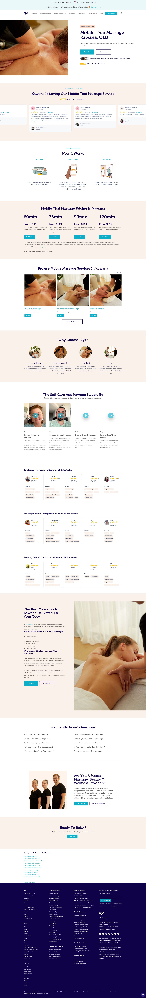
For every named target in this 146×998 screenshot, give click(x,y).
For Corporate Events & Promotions (83, 900)
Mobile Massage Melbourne (81, 918)
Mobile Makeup (53, 930)
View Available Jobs (98, 803)
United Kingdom (28, 974)
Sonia (92, 520)
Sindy (33, 520)
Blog (25, 905)
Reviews (26, 900)
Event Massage (53, 941)
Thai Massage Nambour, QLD (32, 865)
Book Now (87, 52)
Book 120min (105, 237)
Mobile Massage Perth (80, 922)
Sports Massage (53, 900)
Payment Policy (28, 945)
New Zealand (27, 969)
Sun (72, 564)
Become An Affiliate (29, 909)
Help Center (27, 927)
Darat (53, 476)
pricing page (40, 247)
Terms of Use (104, 906)
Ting (37, 125)
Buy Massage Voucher (55, 949)
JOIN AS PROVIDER (29, 894)
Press (25, 903)
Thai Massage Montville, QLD (31, 872)
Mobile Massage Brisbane (81, 920)
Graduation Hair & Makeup (81, 948)
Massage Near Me (78, 934)
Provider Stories (78, 961)
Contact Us (27, 959)
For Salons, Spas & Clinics (81, 898)
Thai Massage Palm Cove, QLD (32, 858)
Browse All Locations (29, 882)
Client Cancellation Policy (30, 947)
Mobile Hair (52, 928)
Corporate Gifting (53, 959)
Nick (111, 564)
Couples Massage (53, 905)
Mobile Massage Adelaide (81, 924)
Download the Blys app (30, 896)
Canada (26, 976)
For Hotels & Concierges (80, 894)
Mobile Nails (52, 925)
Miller (73, 520)
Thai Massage (52, 909)
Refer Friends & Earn (29, 907)
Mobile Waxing (53, 932)
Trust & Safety (27, 936)
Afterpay (26, 931)
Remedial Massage (54, 898)
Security (26, 938)
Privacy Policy (115, 906)
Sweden (26, 983)
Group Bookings (53, 912)
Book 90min (80, 237)
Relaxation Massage (54, 896)
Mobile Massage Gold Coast (81, 927)
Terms (25, 940)
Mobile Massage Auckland (81, 931)
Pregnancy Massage (54, 903)
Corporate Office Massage (56, 916)
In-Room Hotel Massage (55, 907)
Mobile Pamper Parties (55, 939)
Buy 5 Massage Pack (54, 954)
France (25, 980)
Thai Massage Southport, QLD (32, 877)
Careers (26, 912)
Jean (92, 476)
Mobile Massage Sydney (80, 915)
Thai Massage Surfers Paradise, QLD (34, 861)
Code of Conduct (28, 952)
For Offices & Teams (79, 896)
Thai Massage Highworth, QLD (32, 863)
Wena (82, 121)
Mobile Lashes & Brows (55, 935)
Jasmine (73, 476)
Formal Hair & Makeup (80, 946)
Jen (52, 564)
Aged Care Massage (54, 919)
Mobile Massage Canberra (81, 929)
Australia (26, 967)
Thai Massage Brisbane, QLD (31, 874)
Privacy (26, 943)
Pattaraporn (55, 520)
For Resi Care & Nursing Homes (82, 907)
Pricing (26, 934)
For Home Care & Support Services (83, 903)
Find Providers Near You (80, 936)
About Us (26, 898)
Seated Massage (53, 914)
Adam (92, 564)
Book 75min (54, 237)
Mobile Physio (52, 921)
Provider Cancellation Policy (31, 949)
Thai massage (28, 624)
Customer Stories (78, 959)
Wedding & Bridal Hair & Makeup (83, 951)
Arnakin (34, 476)
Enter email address (104, 894)
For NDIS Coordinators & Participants (84, 905)
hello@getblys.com (104, 918)
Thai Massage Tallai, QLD (30, 856)
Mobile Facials (52, 923)
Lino (32, 564)
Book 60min (29, 237)
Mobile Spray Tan (53, 937)
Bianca (127, 125)
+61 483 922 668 (104, 920)
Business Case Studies (80, 963)
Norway (26, 985)
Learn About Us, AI (29, 919)
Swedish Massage (53, 894)
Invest (25, 914)
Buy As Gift (103, 52)
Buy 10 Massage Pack (55, 956)
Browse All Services (72, 322)
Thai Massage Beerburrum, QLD (32, 868)
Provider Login (28, 956)
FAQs (25, 929)
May (111, 520)
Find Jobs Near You (79, 938)
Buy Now (94, 7)
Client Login (27, 954)
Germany (26, 978)
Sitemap (26, 916)
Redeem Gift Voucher (54, 952)
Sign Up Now (81, 803)
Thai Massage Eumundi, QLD (31, 870)
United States (27, 971)
